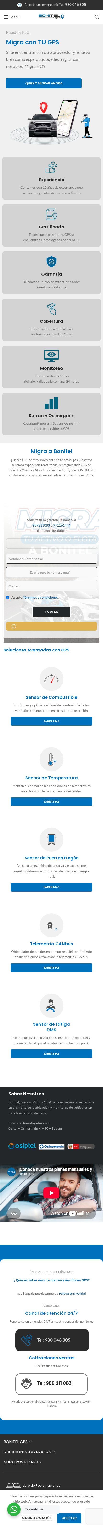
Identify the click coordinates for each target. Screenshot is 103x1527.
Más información (37, 1518)
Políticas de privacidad (72, 1293)
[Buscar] (97, 17)
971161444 (61, 525)
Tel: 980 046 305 (72, 4)
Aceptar (69, 1518)
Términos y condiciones (40, 597)
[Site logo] (51, 16)
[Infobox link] (51, 178)
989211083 (41, 525)
